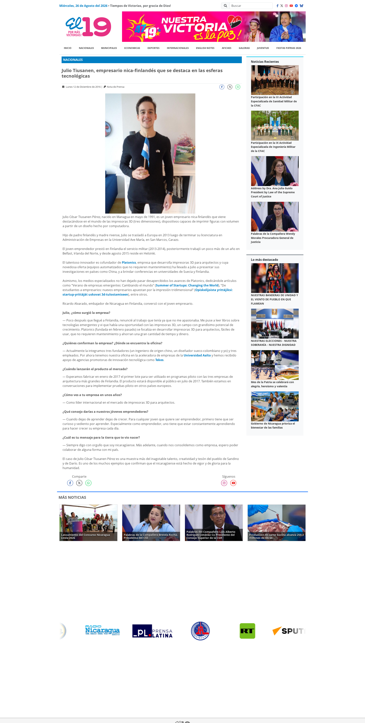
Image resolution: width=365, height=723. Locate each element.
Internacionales (178, 48)
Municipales (109, 48)
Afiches (226, 48)
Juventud (263, 48)
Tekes (159, 360)
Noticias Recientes (265, 62)
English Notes (205, 48)
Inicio (67, 48)
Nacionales (86, 48)
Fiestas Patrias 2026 (288, 48)
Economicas (132, 48)
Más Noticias (72, 497)
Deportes (153, 48)
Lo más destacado (264, 260)
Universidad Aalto (197, 355)
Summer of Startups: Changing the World (187, 285)
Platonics (129, 262)
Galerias (244, 48)
